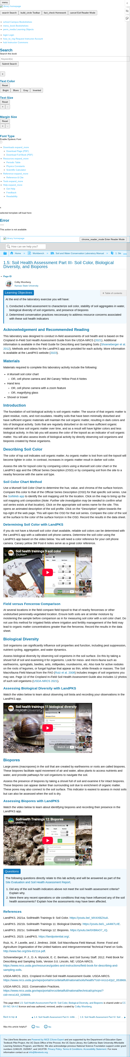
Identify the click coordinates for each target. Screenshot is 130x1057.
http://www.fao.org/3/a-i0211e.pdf (24, 951)
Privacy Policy (55, 1049)
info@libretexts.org (38, 1052)
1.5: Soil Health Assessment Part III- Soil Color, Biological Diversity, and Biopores (61, 1002)
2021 (98, 340)
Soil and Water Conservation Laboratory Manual (79, 253)
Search (8, 246)
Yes (37, 1027)
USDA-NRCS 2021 (45, 681)
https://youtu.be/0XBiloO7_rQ (88, 930)
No (49, 1027)
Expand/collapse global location (125, 253)
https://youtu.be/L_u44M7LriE (101, 924)
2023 (53, 352)
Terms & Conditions (72, 1049)
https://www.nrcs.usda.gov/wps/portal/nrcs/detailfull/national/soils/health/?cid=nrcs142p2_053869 (64, 980)
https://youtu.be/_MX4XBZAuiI (89, 917)
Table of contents (113, 293)
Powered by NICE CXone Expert (48, 1039)
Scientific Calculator (16, 170)
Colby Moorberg (83, 1006)
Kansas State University (26, 286)
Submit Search (9, 64)
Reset (5, 85)
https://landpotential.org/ (54, 936)
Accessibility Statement (94, 1049)
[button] (11, 192)
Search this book (8, 53)
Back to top (9, 1017)
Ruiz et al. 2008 (65, 672)
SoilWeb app (16, 496)
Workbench (38, 253)
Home (18, 253)
